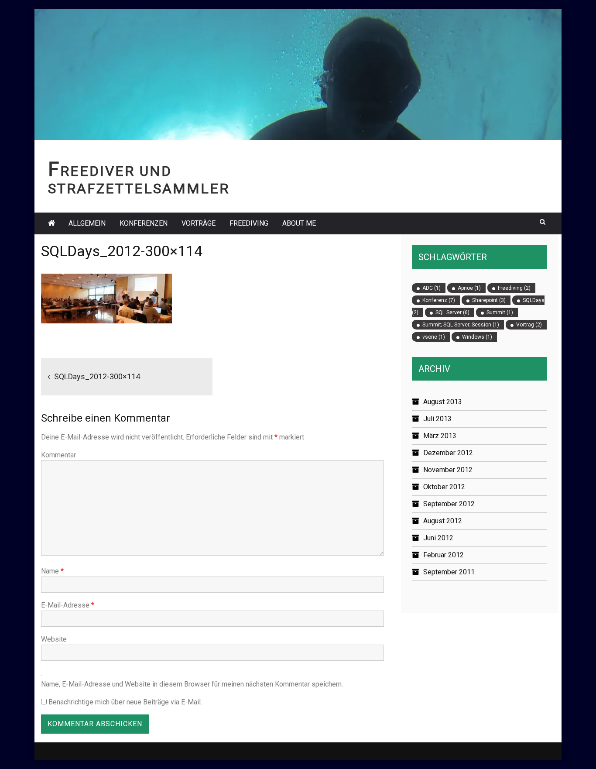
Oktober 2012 (444, 487)
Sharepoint (489, 300)
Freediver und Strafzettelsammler (138, 180)
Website (54, 639)
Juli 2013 (437, 419)
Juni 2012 (438, 538)
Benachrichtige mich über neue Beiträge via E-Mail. (125, 702)
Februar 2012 (443, 555)
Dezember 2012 (448, 453)
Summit (499, 312)
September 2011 (449, 572)
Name (52, 571)
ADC (431, 288)
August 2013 (442, 402)
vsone (433, 337)
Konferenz (438, 300)
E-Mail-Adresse (67, 605)
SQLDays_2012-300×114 (97, 376)
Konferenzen (144, 223)
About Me (299, 223)
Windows (477, 337)
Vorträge (199, 223)
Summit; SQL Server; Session (460, 325)
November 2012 (448, 470)
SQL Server (452, 312)
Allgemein (87, 223)
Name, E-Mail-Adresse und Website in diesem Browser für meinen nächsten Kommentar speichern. (192, 684)
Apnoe (469, 288)
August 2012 (442, 521)
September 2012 (449, 504)
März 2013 (439, 436)
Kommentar (58, 455)
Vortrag (529, 325)
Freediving (248, 223)
